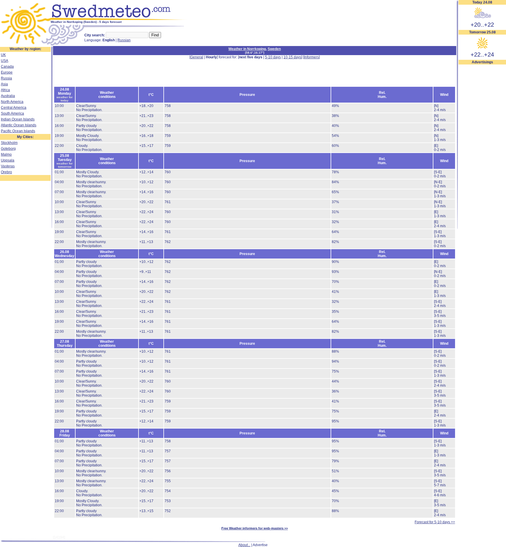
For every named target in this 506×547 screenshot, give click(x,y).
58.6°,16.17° (254, 52)
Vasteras (8, 166)
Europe (7, 72)
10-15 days (292, 57)
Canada (7, 66)
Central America (13, 108)
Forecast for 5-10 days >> (435, 522)
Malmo (6, 154)
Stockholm (9, 143)
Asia (4, 84)
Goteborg (8, 149)
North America (12, 102)
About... (244, 545)
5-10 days (273, 57)
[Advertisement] (482, 153)
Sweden (274, 49)
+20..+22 (482, 24)
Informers (311, 57)
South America (12, 113)
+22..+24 (482, 54)
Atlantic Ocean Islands (18, 125)
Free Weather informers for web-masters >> (254, 528)
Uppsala (7, 160)
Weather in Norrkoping (247, 49)
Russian (124, 40)
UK (3, 55)
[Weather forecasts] (119, 19)
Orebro (6, 172)
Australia (8, 96)
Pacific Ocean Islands (18, 131)
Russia (6, 78)
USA (4, 61)
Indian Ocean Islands (18, 119)
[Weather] (25, 45)
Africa (5, 90)
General (196, 57)
